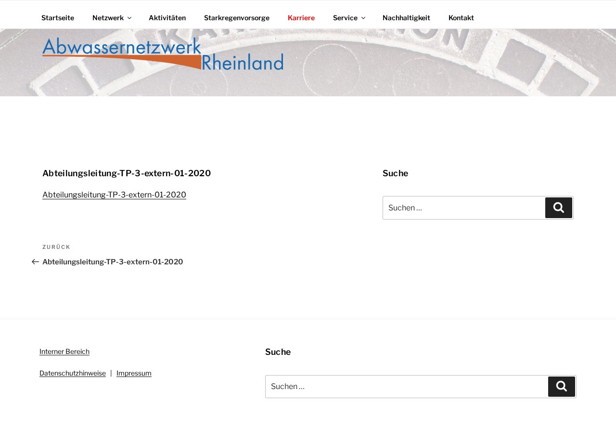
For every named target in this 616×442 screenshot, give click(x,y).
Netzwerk (108, 17)
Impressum (134, 373)
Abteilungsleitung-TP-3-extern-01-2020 (114, 194)
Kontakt (461, 17)
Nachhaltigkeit (406, 17)
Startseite (57, 17)
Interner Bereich (64, 351)
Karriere (301, 17)
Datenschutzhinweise (72, 373)
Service (345, 17)
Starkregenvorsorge (237, 17)
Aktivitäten (167, 17)
